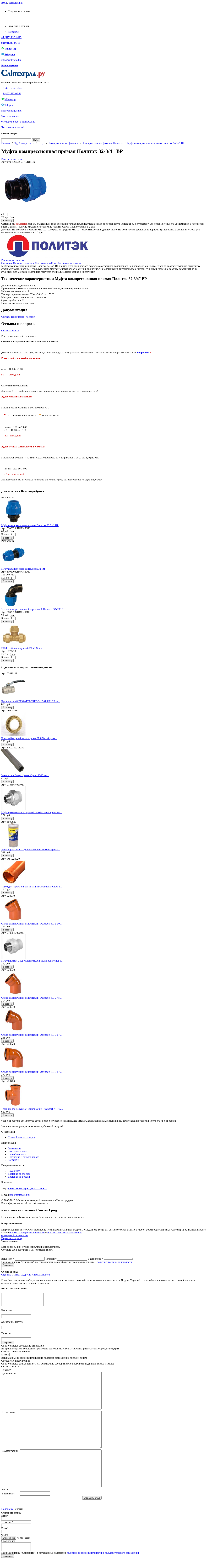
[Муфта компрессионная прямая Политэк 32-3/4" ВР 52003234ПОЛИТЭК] (25, 211)
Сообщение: (8, 1541)
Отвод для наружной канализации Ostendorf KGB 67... (31, 1034)
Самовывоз (14, 1170)
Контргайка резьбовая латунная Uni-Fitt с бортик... (29, 738)
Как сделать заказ (17, 1151)
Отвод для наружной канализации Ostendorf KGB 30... (31, 923)
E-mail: (5, 1354)
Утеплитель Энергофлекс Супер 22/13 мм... (25, 775)
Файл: (4, 1534)
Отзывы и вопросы (23, 263)
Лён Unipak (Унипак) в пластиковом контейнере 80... (30, 849)
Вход (4, 2)
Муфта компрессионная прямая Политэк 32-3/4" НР (30, 525)
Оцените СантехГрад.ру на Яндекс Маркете (25, 1274)
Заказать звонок (10, 116)
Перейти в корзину (11, 1238)
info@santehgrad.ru (11, 60)
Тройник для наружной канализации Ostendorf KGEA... (32, 1109)
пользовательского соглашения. (64, 1232)
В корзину (7, 220)
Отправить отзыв (92, 1498)
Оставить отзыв (10, 330)
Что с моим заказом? (12, 127)
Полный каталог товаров (21, 1137)
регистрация (15, 2)
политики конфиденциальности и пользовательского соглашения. (103, 1552)
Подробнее (7, 1509)
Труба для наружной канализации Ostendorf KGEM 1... (31, 886)
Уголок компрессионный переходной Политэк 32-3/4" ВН (33, 609)
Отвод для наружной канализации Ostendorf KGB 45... (31, 997)
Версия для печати (11, 159)
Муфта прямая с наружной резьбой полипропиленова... (32, 960)
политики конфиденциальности (27, 1232)
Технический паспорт (23, 316)
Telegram (10, 54)
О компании (14, 1148)
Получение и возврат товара (23, 1157)
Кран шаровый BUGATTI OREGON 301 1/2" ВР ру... (30, 701)
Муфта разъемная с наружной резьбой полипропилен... (31, 812)
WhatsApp (10, 48)
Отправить (8, 1556)
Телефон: (7, 1522)
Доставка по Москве (19, 1173)
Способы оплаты (17, 1154)
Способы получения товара (66, 263)
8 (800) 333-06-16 (10, 42)
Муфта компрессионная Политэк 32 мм (23, 568)
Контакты (13, 31)
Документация (43, 263)
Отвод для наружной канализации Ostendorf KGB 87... (31, 1071)
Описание (6, 263)
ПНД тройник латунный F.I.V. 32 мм (21, 648)
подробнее (143, 352)
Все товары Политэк (12, 260)
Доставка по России (19, 1176)
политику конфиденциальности (114, 1262)
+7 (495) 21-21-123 (11, 37)
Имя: (5, 1515)
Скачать (5, 316)
